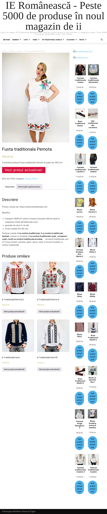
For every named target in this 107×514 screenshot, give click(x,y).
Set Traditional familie (52, 40)
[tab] (10, 187)
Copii (26, 40)
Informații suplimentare (29, 186)
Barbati (15, 40)
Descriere (9, 186)
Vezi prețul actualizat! (24, 170)
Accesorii (71, 40)
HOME (7, 40)
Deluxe (12, 51)
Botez (81, 40)
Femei (35, 40)
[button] (101, 39)
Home (4, 51)
